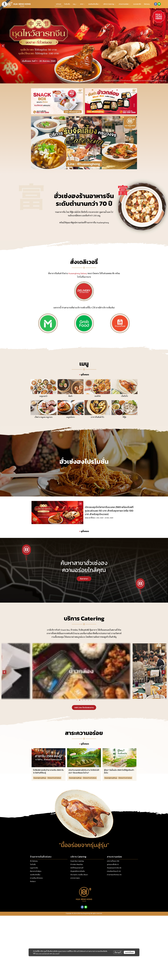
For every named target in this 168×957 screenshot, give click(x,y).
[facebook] (155, 4)
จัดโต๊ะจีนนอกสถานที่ (76, 868)
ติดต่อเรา (33, 881)
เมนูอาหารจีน (34, 868)
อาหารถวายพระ (75, 878)
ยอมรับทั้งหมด (129, 952)
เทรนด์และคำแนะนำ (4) (114, 871)
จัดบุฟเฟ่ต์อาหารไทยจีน (77, 871)
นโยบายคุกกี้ (55, 953)
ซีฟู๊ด (124, 417)
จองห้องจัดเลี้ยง (35, 874)
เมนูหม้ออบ (70, 417)
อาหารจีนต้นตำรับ (97, 417)
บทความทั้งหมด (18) (113, 861)
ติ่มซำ (70, 396)
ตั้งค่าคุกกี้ (118, 952)
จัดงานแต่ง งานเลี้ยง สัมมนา (79, 874)
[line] (159, 4)
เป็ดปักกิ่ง (124, 396)
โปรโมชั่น (33, 864)
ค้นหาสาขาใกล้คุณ (35, 871)
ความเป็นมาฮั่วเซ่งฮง (36, 878)
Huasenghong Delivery (77, 273)
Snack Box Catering (77, 861)
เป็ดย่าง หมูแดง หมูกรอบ (43, 417)
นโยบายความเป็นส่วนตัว (42, 953)
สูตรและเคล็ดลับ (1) (113, 864)
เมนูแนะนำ (43, 396)
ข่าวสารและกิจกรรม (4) (114, 874)
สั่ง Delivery (34, 861)
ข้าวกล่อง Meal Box (76, 864)
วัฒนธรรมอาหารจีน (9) (114, 868)
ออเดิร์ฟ (97, 396)
